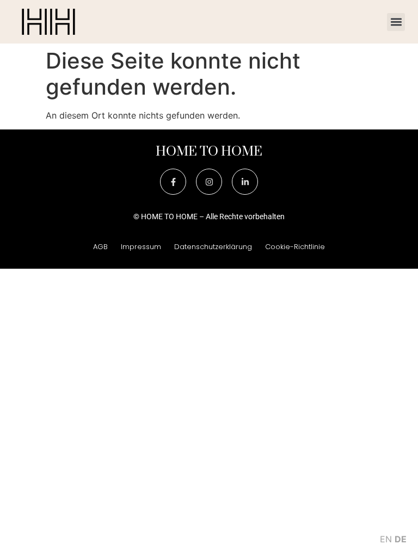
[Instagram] (209, 182)
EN (386, 539)
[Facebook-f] (173, 182)
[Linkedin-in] (245, 182)
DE (401, 539)
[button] (396, 22)
